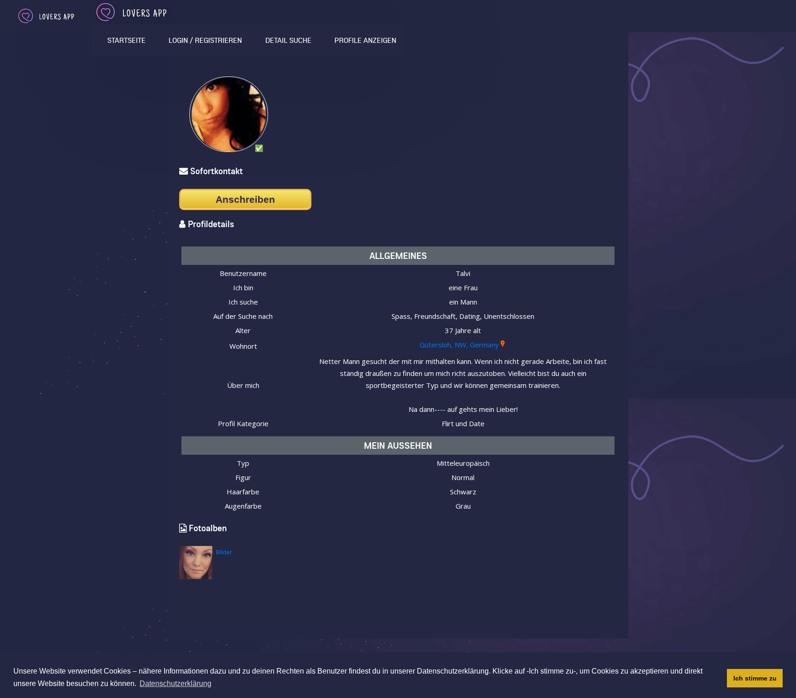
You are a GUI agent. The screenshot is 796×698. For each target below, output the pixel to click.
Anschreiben (245, 199)
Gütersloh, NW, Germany (459, 344)
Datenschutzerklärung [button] (175, 683)
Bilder (224, 552)
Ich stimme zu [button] (755, 678)
